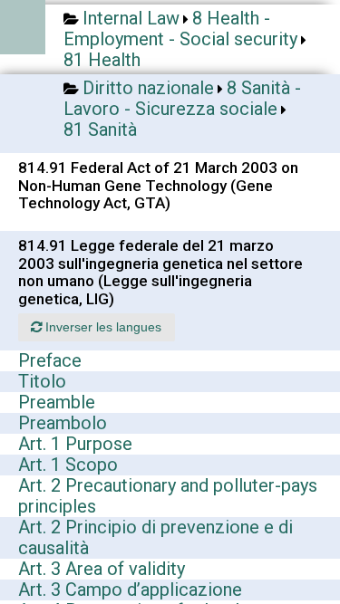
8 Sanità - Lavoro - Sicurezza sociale (182, 98)
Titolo (42, 381)
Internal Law (131, 18)
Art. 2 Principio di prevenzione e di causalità (155, 537)
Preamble (56, 402)
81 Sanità (100, 129)
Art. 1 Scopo (68, 464)
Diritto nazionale (148, 88)
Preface (50, 360)
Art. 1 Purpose (75, 444)
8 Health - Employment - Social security (180, 28)
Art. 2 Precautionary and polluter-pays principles (167, 496)
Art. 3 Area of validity (101, 569)
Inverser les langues (101, 327)
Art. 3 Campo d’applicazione (130, 589)
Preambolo (62, 423)
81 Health (102, 60)
